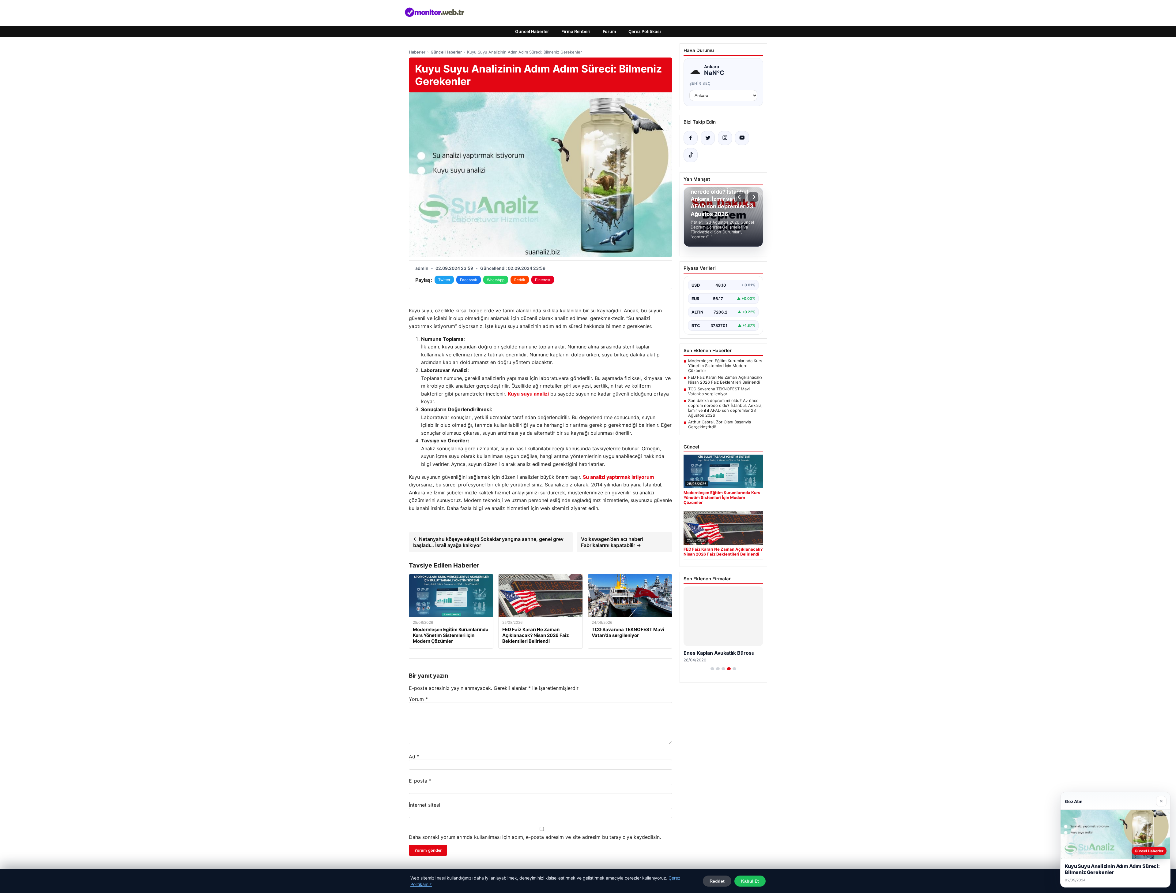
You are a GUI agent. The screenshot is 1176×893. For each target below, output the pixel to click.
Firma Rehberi (575, 31)
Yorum (418, 699)
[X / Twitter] (708, 138)
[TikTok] (691, 155)
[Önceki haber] (740, 197)
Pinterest (542, 279)
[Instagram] (725, 138)
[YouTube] (742, 138)
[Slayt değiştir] (712, 668)
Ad (414, 756)
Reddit (519, 279)
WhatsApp (495, 279)
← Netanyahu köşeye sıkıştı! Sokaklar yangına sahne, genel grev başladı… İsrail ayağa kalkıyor (488, 542)
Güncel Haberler (532, 31)
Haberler (417, 52)
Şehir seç (700, 83)
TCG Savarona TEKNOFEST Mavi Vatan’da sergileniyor (719, 391)
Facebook (468, 279)
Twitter (444, 279)
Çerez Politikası (644, 31)
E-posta (420, 781)
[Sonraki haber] (753, 197)
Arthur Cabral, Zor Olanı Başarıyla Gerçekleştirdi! (719, 424)
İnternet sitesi (424, 805)
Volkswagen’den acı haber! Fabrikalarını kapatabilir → (612, 542)
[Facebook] (691, 138)
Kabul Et (750, 881)
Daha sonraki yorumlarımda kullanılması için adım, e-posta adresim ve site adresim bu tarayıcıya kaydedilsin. (535, 837)
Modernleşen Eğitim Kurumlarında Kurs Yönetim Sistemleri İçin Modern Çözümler (725, 365)
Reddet (717, 881)
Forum (609, 31)
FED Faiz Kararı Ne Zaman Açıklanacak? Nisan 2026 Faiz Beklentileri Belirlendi (725, 380)
